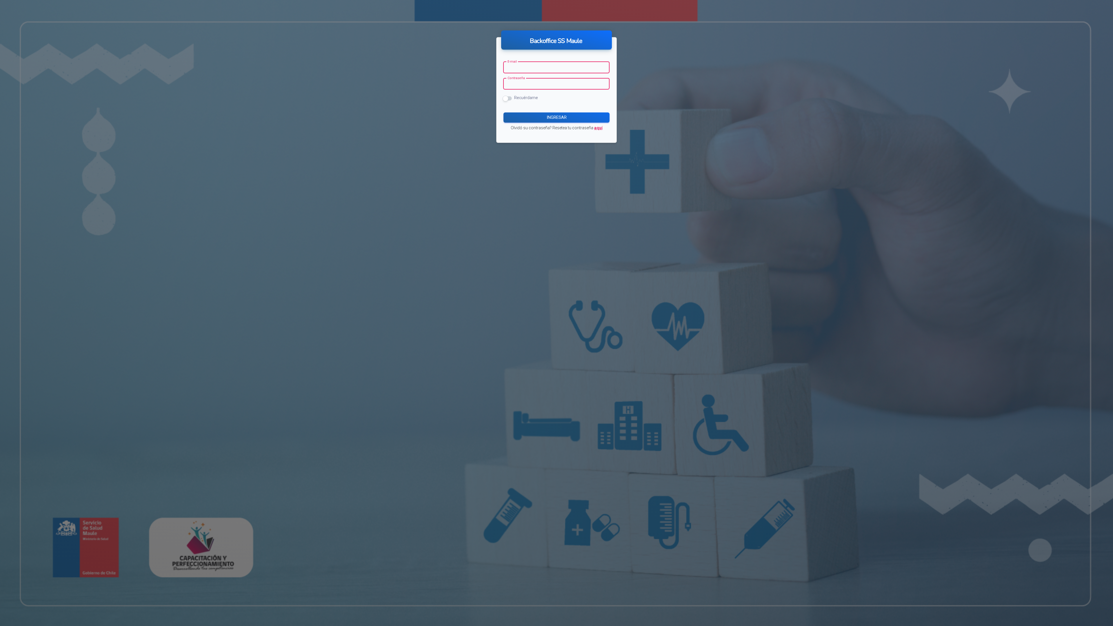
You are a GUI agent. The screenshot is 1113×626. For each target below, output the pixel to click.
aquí (598, 127)
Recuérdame (526, 97)
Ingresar (557, 117)
